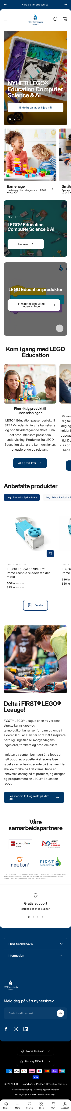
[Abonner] (60, 1076)
